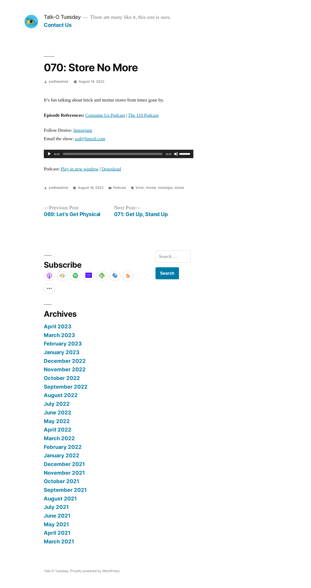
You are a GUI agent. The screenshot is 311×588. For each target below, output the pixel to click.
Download (111, 169)
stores (179, 188)
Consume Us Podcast (105, 115)
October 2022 (62, 378)
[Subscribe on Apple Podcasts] (49, 276)
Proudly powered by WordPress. (95, 571)
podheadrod (58, 81)
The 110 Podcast (143, 115)
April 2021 (57, 533)
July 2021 (56, 507)
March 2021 (59, 541)
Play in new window (80, 169)
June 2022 (57, 412)
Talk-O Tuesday (62, 17)
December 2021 (64, 464)
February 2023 (63, 343)
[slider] (185, 153)
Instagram (82, 130)
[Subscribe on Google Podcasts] (62, 276)
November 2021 (64, 473)
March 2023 (59, 335)
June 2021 (57, 516)
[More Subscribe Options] (49, 289)
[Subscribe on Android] (101, 276)
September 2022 (66, 387)
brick (140, 188)
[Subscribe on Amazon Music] (88, 276)
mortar (151, 188)
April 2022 (57, 429)
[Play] (49, 154)
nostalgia (165, 188)
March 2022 (59, 438)
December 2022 (65, 361)
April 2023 (57, 326)
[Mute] (176, 154)
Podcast (119, 188)
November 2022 (65, 369)
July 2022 (57, 404)
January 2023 (61, 352)
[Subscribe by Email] (114, 276)
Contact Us (58, 25)
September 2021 (65, 490)
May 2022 (57, 421)
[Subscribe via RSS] (127, 276)
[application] (118, 154)
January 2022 (61, 455)
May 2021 (56, 524)
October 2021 (61, 481)
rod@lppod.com (90, 139)
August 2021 (60, 498)
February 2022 (63, 447)
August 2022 (61, 395)
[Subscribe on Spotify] (75, 276)
